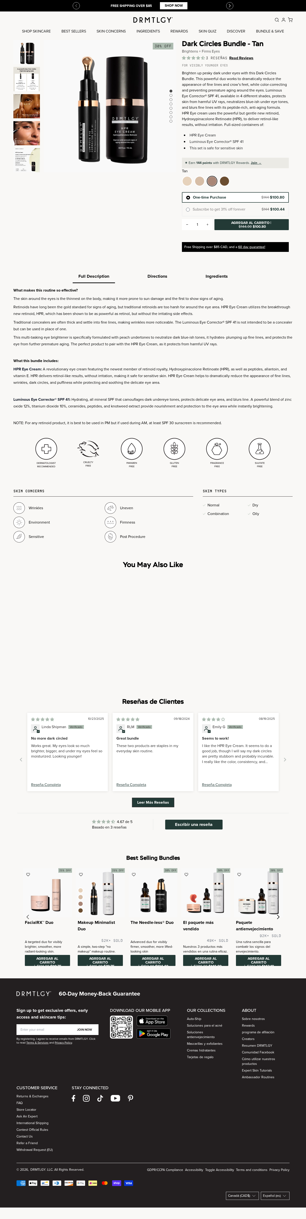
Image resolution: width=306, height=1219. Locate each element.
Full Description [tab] (93, 276)
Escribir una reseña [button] (194, 824)
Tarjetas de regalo (200, 1057)
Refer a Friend (27, 1143)
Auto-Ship (194, 1018)
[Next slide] (285, 759)
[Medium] (199, 181)
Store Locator (26, 1109)
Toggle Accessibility (219, 1169)
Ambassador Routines (258, 1077)
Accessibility (194, 1169)
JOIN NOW (84, 1029)
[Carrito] (290, 20)
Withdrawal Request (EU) (34, 1149)
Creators (248, 1038)
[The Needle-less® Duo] (153, 892)
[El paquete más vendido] (205, 892)
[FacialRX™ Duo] (47, 892)
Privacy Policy (279, 1169)
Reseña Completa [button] (46, 784)
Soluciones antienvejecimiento (201, 1035)
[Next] (229, 5)
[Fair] (187, 181)
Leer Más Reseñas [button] (153, 802)
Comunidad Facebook (258, 1052)
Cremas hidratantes (201, 1050)
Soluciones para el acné (204, 1025)
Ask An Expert (27, 1116)
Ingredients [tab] (217, 276)
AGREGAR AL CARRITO (251, 224)
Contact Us (24, 1136)
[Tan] (212, 181)
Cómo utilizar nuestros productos (258, 1061)
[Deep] (224, 181)
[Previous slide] (76, 5)
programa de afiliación (258, 1032)
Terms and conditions (252, 1169)
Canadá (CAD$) (239, 1195)
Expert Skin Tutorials (257, 1070)
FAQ (19, 1102)
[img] (42, 719)
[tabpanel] (153, 378)
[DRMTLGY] (153, 20)
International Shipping (32, 1123)
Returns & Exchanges (32, 1096)
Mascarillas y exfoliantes (205, 1043)
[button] (194, 58)
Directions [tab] (157, 276)
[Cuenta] (283, 20)
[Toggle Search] (276, 20)
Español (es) (272, 1195)
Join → (256, 162)
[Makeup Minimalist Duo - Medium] (100, 892)
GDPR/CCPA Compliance (165, 1169)
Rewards (248, 1025)
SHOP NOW (174, 5)
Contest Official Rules (32, 1129)
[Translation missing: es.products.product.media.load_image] (26, 52)
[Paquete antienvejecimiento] (258, 892)
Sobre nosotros (253, 1018)
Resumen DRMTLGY (257, 1045)
